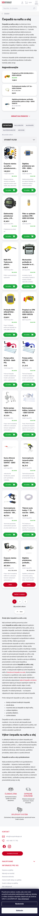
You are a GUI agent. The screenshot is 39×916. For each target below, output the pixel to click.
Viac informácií (23, 899)
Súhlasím (19, 911)
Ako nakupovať (7, 886)
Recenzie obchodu (8, 876)
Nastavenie (19, 904)
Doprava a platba (7, 870)
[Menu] (36, 2)
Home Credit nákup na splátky (11, 880)
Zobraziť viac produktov (19, 116)
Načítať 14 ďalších (19, 594)
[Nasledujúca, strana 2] (20, 601)
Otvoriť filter (10, 140)
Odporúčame (7, 125)
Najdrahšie (30, 125)
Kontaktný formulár (12, 853)
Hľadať (34, 8)
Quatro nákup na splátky (10, 883)
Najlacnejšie (18, 125)
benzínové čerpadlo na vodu (16, 672)
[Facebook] (4, 846)
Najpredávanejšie (9, 130)
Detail (10, 584)
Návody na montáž (8, 873)
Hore (21, 611)
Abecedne (21, 130)
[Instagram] (9, 846)
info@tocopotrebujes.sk (14, 836)
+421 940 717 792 (12, 840)
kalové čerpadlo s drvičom (28, 680)
